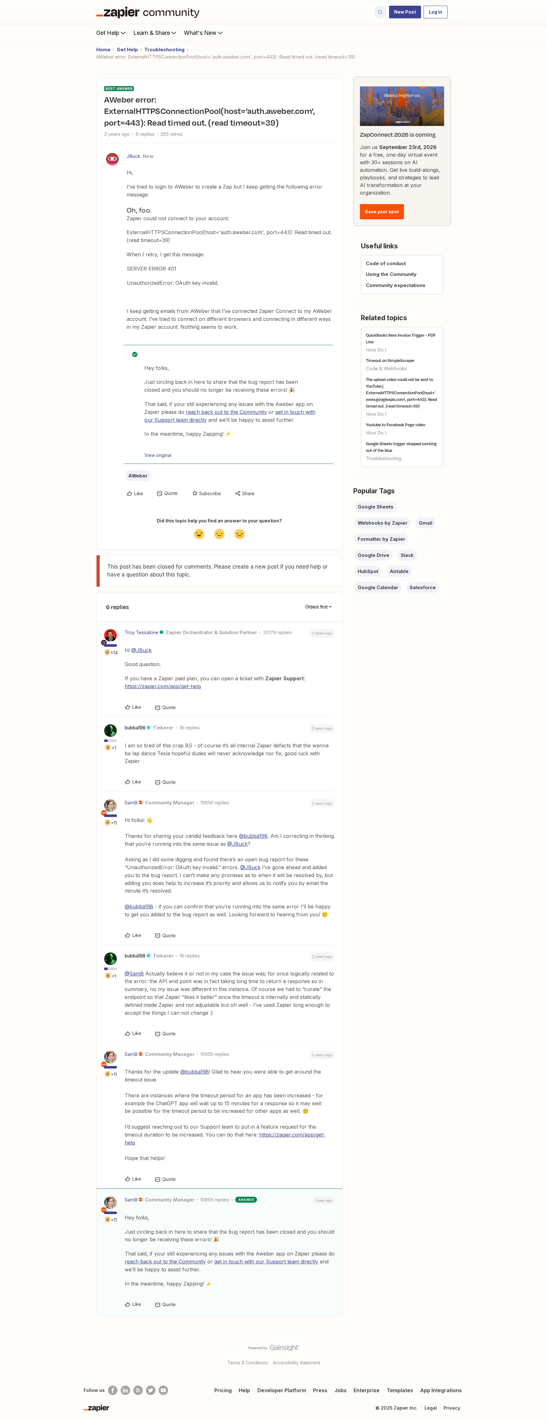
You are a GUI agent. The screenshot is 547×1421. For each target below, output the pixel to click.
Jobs (341, 1390)
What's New (200, 32)
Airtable (399, 571)
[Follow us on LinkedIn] (125, 1390)
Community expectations (395, 285)
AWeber (138, 476)
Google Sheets (375, 507)
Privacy (451, 1408)
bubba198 (135, 728)
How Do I (376, 350)
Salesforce (423, 587)
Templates (400, 1390)
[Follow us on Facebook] (112, 1390)
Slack (407, 555)
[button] (405, 12)
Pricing (223, 1390)
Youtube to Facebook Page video (395, 424)
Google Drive (373, 555)
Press (320, 1390)
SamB (131, 803)
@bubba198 (253, 836)
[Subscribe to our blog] (138, 1390)
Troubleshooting (164, 50)
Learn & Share (151, 32)
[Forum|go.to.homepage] (149, 12)
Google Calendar (378, 587)
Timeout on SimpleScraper (390, 360)
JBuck (133, 156)
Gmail (425, 523)
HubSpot (368, 571)
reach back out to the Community (226, 412)
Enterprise (367, 1390)
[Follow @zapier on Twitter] (150, 1390)
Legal (430, 1408)
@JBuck (141, 650)
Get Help (107, 32)
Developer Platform (281, 1390)
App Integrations (441, 1390)
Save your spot (382, 211)
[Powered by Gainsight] (273, 1349)
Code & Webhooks (386, 368)
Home (103, 50)
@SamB (134, 973)
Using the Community (391, 274)
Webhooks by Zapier (382, 523)
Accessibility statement (296, 1362)
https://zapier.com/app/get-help (163, 686)
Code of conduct (386, 263)
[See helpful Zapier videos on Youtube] (163, 1390)
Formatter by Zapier (381, 539)
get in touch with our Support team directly (266, 1261)
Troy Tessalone (141, 632)
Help (244, 1390)
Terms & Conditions (247, 1362)
